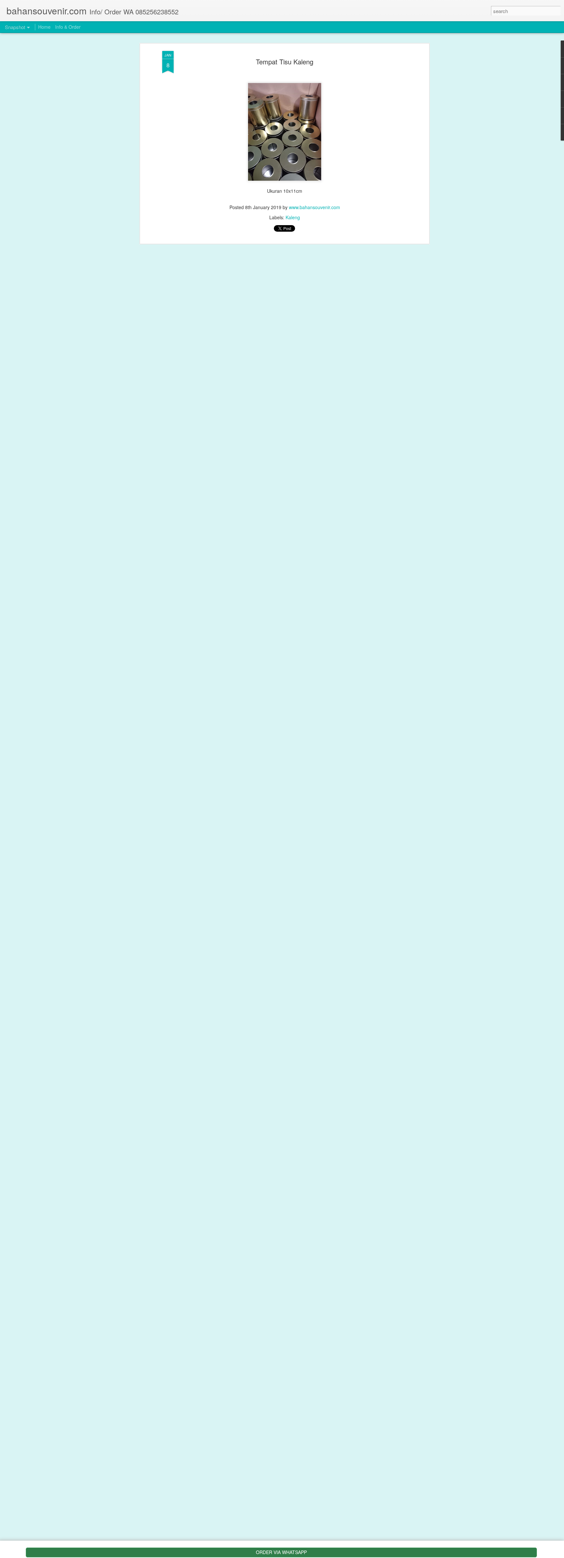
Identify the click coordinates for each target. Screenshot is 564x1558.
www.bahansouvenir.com (314, 207)
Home (44, 27)
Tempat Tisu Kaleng (284, 61)
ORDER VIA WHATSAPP (281, 1552)
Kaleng (293, 217)
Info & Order (68, 27)
